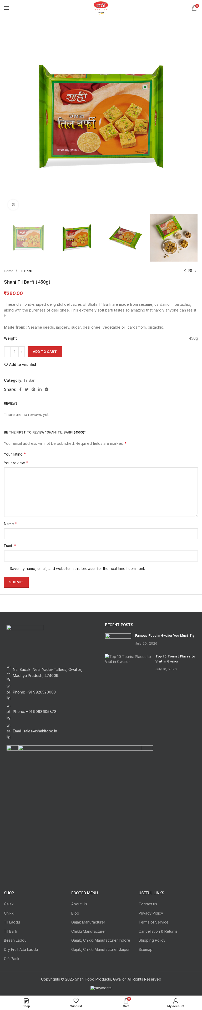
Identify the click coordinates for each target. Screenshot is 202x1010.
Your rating (15, 454)
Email (10, 545)
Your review (16, 462)
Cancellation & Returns (158, 931)
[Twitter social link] (26, 389)
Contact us (148, 904)
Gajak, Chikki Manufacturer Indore (100, 940)
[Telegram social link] (46, 389)
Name (10, 523)
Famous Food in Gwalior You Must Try (164, 635)
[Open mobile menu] (6, 8)
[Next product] (195, 270)
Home (9, 271)
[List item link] (50, 692)
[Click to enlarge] (13, 205)
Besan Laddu (15, 940)
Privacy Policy (151, 913)
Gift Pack (11, 958)
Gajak (9, 904)
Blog (75, 913)
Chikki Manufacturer (88, 931)
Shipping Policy (152, 940)
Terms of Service (154, 922)
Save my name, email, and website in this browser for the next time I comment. (77, 568)
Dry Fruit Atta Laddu (21, 949)
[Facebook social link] (20, 389)
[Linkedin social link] (40, 389)
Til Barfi (25, 271)
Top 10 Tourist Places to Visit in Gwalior (175, 659)
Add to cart (45, 351)
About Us (79, 904)
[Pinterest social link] (33, 389)
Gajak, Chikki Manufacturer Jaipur (100, 949)
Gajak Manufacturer (88, 922)
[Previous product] (185, 270)
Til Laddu (12, 922)
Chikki (9, 913)
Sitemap (146, 949)
